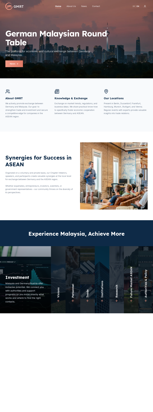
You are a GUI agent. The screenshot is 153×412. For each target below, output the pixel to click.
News (12, 64)
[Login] (145, 6)
